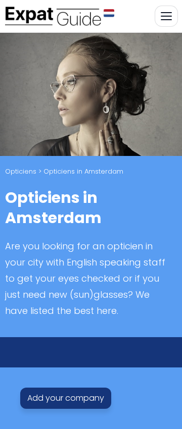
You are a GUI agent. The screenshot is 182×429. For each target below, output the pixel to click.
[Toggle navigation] (166, 16)
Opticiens (20, 171)
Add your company (65, 398)
